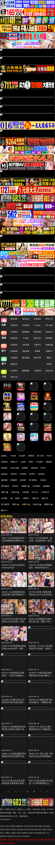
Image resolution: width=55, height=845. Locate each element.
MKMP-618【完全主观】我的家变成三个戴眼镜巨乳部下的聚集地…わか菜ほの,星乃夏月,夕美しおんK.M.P (41, 730)
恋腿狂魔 (49, 344)
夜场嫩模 (13, 480)
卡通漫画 (13, 357)
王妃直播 (23, 474)
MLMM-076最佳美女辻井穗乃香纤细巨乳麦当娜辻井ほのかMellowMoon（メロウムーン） (14, 703)
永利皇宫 (15, 486)
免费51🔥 (4, 492)
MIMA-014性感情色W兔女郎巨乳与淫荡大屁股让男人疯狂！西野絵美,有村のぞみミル (14, 730)
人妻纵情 (37, 370)
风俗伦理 (49, 370)
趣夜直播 (4, 480)
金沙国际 (4, 498)
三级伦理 (13, 325)
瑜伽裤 (37, 351)
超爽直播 (34, 468)
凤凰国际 (4, 468)
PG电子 (49, 456)
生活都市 (13, 370)
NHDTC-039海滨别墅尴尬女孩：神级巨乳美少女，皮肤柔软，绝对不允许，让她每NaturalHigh (41, 569)
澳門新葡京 (5, 486)
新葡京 (31, 462)
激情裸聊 (46, 486)
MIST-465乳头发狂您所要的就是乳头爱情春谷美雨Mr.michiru (13, 783)
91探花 (25, 338)
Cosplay (37, 325)
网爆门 (49, 357)
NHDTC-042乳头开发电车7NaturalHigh (13, 566)
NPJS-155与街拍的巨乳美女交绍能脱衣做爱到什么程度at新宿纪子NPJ (14, 540)
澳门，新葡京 (15, 498)
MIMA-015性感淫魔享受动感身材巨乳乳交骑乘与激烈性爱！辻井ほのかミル (14, 756)
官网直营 (31, 456)
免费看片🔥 (25, 486)
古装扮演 (13, 344)
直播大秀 (45, 498)
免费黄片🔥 (48, 504)
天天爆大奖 (45, 492)
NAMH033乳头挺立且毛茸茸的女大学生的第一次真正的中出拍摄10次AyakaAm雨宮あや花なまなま (14, 623)
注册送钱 (4, 462)
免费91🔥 (15, 504)
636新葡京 (36, 486)
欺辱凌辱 (13, 338)
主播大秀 (13, 474)
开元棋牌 (22, 456)
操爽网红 (25, 468)
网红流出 (37, 338)
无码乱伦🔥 (15, 492)
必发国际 (23, 480)
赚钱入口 (4, 510)
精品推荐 (13, 319)
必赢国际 (49, 462)
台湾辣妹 (13, 332)
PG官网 (13, 456)
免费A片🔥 (26, 504)
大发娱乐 (43, 480)
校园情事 (25, 370)
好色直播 (25, 492)
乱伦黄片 (32, 474)
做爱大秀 (35, 498)
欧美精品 (37, 319)
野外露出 (49, 338)
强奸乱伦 (25, 319)
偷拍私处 (41, 474)
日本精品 (25, 325)
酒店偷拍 (4, 474)
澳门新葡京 (33, 480)
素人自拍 (49, 325)
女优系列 (25, 344)
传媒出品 (13, 364)
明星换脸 (25, 351)
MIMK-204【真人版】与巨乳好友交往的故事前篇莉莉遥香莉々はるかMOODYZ (41, 756)
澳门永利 (40, 456)
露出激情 (25, 357)
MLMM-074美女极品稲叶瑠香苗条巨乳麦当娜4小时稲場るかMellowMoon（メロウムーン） (40, 676)
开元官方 (35, 492)
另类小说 (13, 377)
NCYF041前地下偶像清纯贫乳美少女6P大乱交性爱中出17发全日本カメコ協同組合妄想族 (40, 596)
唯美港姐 (37, 332)
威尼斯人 (4, 456)
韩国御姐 (25, 332)
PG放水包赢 (14, 468)
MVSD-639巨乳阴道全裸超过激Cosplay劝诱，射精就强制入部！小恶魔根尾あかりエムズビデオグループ (14, 649)
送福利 (23, 462)
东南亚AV (49, 332)
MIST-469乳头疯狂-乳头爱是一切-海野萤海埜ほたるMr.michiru (41, 783)
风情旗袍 (13, 351)
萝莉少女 (49, 319)
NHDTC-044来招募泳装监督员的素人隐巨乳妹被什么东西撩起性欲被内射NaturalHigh (14, 596)
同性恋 (49, 364)
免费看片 (26, 498)
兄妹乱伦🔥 (37, 504)
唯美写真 (37, 357)
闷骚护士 (49, 351)
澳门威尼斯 (5, 504)
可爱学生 (37, 344)
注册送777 (14, 462)
